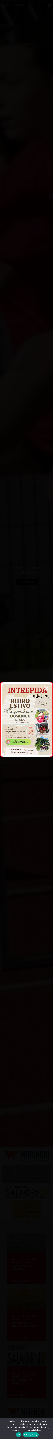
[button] (46, 688)
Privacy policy (30, 1434)
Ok (18, 1434)
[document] (26, 719)
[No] (48, 1428)
